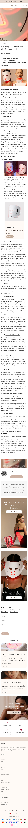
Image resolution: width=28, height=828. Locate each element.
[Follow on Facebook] (2, 810)
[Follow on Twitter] (5, 810)
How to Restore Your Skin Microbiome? (12, 682)
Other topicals (9, 413)
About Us (3, 757)
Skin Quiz (3, 769)
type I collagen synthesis (15, 388)
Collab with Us (4, 772)
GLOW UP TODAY (16, 477)
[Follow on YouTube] (16, 810)
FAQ (2, 791)
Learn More (19, 1)
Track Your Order (4, 785)
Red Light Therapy (8, 159)
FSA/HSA (3, 767)
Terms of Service (14, 612)
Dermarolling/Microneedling (13, 335)
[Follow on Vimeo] (23, 810)
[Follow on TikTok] (19, 810)
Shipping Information (5, 782)
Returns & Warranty (5, 789)
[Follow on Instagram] (9, 810)
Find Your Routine (14, 712)
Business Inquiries (5, 774)
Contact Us (3, 794)
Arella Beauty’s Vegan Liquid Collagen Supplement (13, 254)
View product (10, 236)
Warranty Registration (5, 787)
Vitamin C (7, 369)
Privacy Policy (4, 612)
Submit (5, 633)
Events (2, 761)
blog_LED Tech (12, 43)
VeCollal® (9, 258)
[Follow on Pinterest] (12, 810)
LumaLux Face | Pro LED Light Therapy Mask (14, 226)
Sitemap (3, 759)
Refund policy (4, 804)
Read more (4, 666)
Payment (3, 780)
